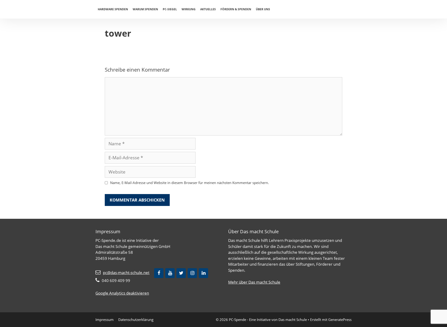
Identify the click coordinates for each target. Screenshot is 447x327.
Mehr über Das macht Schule (254, 282)
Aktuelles (208, 9)
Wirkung (189, 9)
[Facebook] (158, 273)
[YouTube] (170, 273)
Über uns (263, 9)
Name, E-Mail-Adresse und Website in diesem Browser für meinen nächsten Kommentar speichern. (189, 182)
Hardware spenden (113, 9)
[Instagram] (192, 273)
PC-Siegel (170, 9)
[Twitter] (181, 273)
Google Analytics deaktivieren (122, 293)
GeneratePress (340, 319)
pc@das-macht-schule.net (126, 272)
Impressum (104, 319)
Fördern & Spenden (235, 9)
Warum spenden (145, 9)
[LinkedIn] (203, 273)
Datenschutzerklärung (135, 319)
